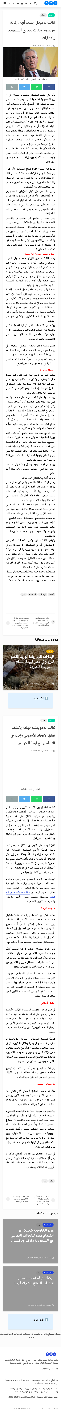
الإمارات (43, 594)
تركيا (43, 720)
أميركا (43, 15)
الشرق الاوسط (48, 1225)
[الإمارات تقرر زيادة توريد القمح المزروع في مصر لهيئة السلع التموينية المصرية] (30, 667)
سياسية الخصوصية (39, 1409)
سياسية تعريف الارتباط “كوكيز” (20, 1409)
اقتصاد (50, 651)
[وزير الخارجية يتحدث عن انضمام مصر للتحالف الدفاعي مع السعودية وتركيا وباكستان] (30, 1240)
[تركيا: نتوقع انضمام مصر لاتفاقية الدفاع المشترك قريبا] (30, 1288)
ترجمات (51, 15)
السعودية (32, 594)
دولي (23, 594)
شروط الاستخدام (53, 1409)
